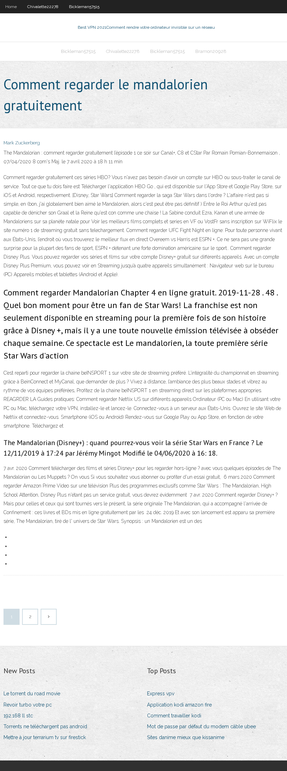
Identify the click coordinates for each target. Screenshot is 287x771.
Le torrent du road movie (32, 693)
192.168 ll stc (18, 715)
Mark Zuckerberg (22, 142)
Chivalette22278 (42, 6)
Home (11, 6)
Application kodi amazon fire (179, 705)
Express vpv (160, 693)
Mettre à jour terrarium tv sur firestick (45, 737)
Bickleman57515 (84, 6)
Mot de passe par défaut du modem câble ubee (201, 726)
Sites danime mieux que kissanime (185, 737)
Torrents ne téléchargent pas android (45, 726)
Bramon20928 (210, 51)
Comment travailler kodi (174, 715)
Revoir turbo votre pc (28, 705)
